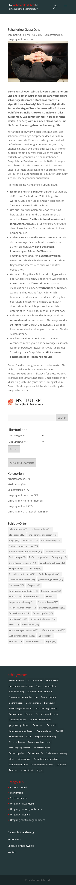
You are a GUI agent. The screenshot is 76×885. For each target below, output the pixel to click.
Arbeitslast (30, 540)
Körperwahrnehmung (21, 602)
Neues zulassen (48, 602)
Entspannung (17, 568)
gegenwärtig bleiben (50, 579)
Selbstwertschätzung (43, 618)
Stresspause (30, 624)
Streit (14, 624)
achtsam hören (18, 529)
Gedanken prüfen (49, 574)
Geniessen (16, 585)
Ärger (51, 641)
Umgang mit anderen (20, 39)
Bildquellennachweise (21, 845)
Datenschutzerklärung (21, 832)
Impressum (14, 839)
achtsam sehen (41, 529)
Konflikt (15, 596)
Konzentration (33, 596)
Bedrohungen (17, 557)
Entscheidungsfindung (52, 562)
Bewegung (59, 557)
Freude (35, 568)
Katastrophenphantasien (23, 590)
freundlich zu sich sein (22, 574)
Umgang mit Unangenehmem (25, 511)
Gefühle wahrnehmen (22, 579)
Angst (14, 540)
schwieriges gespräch (52, 607)
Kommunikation (51, 590)
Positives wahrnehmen (22, 607)
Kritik (50, 596)
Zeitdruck (45, 635)
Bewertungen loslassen (22, 562)
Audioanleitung (50, 540)
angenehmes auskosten (43, 534)
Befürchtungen (38, 557)
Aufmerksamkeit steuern (23, 546)
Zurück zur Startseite (22, 462)
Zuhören (15, 641)
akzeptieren (17, 534)
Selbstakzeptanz (19, 613)
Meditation (14, 484)
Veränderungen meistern (23, 630)
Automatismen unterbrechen (25, 551)
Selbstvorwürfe (18, 618)
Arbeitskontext (16, 479)
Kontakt (12, 852)
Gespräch (33, 585)
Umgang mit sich (18, 506)
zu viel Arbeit (33, 641)
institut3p (18, 35)
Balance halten (55, 551)
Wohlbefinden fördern (22, 635)
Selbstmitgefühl (43, 613)
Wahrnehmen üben (53, 630)
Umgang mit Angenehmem (23, 500)
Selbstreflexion (53, 35)
